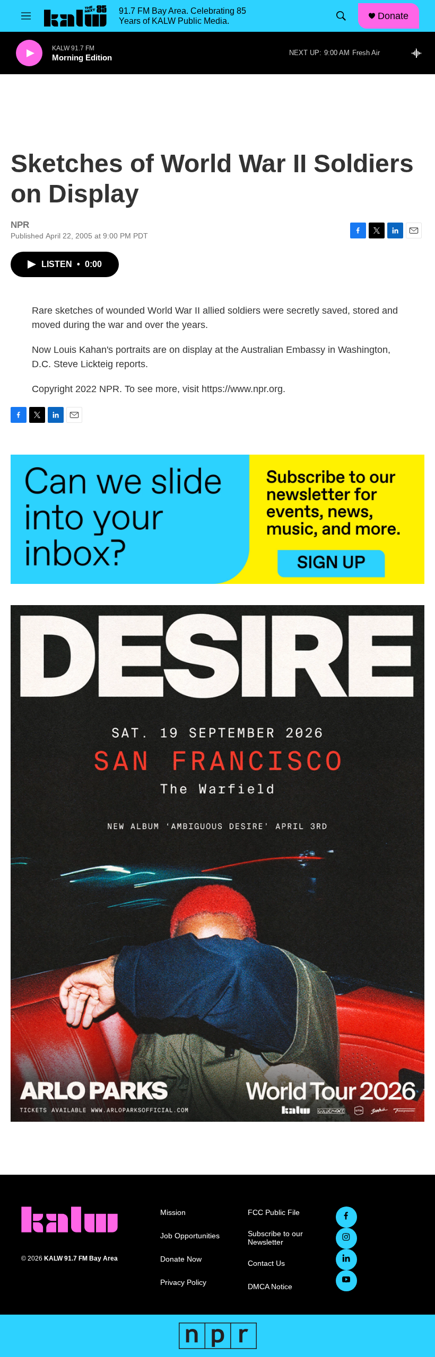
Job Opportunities (190, 1236)
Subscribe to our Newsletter (275, 1238)
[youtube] (346, 1280)
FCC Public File (274, 1213)
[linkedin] (346, 1259)
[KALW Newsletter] (217, 519)
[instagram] (346, 1238)
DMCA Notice (270, 1287)
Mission (173, 1213)
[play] (29, 53)
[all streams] (419, 53)
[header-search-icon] (341, 16)
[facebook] (346, 1217)
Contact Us (266, 1263)
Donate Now (181, 1259)
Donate (393, 16)
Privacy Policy (183, 1283)
